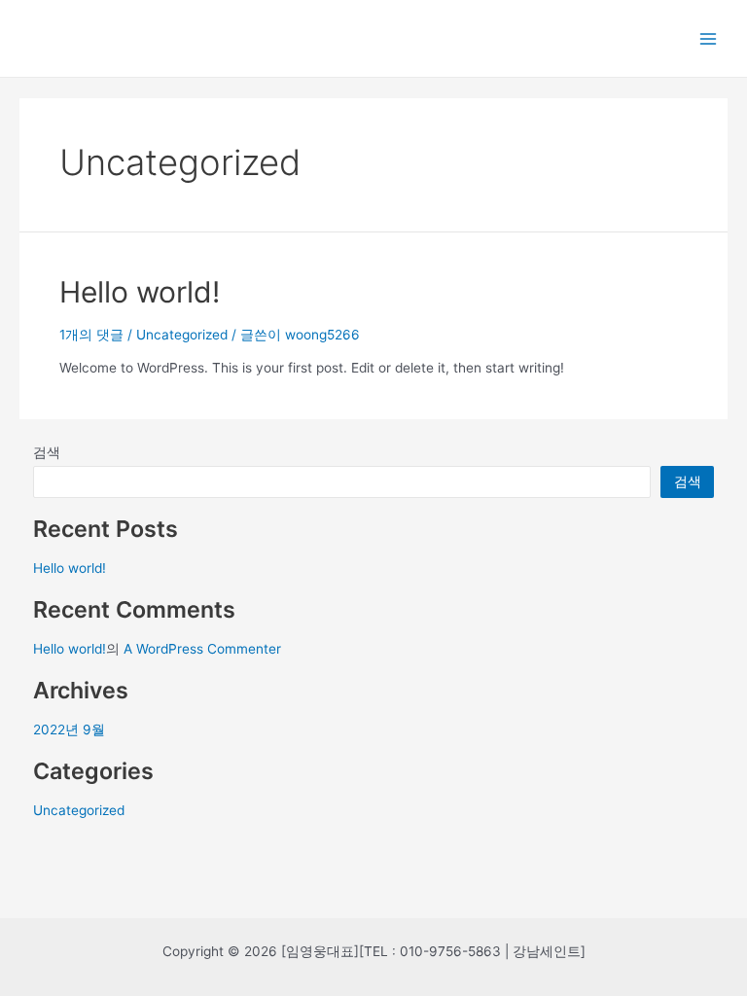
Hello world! (139, 291)
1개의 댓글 (91, 334)
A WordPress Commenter (202, 649)
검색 (46, 452)
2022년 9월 (69, 729)
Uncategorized (182, 334)
